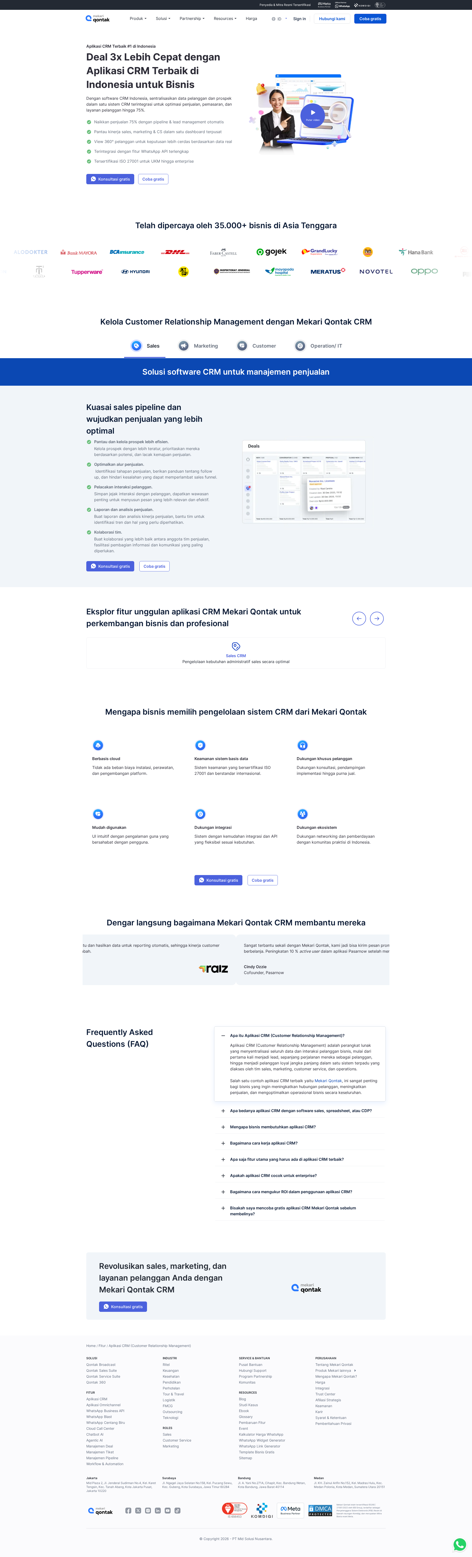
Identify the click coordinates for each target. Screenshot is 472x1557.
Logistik (169, 1400)
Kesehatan (171, 1376)
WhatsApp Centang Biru (105, 1422)
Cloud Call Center (100, 1428)
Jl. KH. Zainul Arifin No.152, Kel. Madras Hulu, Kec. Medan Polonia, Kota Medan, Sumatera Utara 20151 (349, 1485)
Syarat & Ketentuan (330, 1417)
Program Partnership (255, 1376)
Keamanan (323, 1406)
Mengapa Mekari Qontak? (336, 1376)
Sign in (299, 18)
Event (243, 1428)
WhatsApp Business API (105, 1411)
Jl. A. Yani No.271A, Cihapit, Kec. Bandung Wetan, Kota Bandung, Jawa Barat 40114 (272, 1485)
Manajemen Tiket (100, 1452)
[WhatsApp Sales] (458, 1545)
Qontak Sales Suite (101, 1370)
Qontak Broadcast (101, 1364)
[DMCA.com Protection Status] (320, 1510)
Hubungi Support (252, 1370)
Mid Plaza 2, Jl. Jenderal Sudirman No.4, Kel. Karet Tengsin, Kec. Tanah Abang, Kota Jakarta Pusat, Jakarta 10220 (121, 1487)
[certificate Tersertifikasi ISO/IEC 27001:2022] (380, 5)
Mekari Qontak (328, 1080)
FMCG (168, 1406)
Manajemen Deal (99, 1446)
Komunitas (247, 1382)
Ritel (166, 1364)
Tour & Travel (173, 1394)
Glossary (246, 1417)
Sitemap (245, 1458)
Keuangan (171, 1370)
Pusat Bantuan (250, 1364)
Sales (167, 1434)
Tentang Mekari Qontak (334, 1364)
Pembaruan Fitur (252, 1422)
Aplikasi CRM (96, 1399)
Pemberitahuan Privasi (333, 1423)
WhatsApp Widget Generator (262, 1440)
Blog (242, 1399)
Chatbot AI (94, 1434)
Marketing (171, 1446)
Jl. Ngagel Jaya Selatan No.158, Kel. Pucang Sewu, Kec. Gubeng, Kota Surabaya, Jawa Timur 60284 (197, 1485)
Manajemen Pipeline (102, 1458)
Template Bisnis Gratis (256, 1452)
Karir (319, 1412)
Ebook (244, 1411)
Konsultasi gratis (114, 179)
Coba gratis (370, 18)
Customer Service (177, 1440)
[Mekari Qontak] (108, 19)
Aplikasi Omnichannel (103, 1405)
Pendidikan (172, 1382)
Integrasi (322, 1388)
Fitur (102, 1346)
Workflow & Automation (104, 1464)
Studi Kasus (248, 1405)
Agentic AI (94, 1440)
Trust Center (325, 1394)
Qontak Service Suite (103, 1376)
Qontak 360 (96, 1382)
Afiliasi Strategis (328, 1400)
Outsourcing (172, 1412)
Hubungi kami (332, 18)
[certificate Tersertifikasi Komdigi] (362, 5)
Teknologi (170, 1417)
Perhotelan (171, 1388)
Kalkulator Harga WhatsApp (261, 1434)
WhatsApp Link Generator (259, 1446)
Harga (320, 1382)
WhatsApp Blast (99, 1417)
